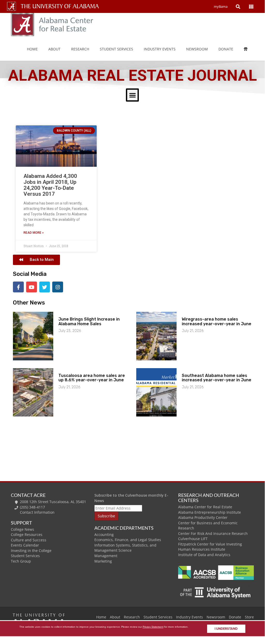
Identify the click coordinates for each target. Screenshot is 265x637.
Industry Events (189, 617)
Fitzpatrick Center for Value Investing (210, 544)
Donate (225, 49)
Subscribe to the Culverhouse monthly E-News (131, 498)
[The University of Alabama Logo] (61, 6)
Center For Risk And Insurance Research (213, 533)
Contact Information (37, 512)
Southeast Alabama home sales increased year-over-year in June (216, 378)
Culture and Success (28, 539)
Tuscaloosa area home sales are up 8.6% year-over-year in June (91, 378)
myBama (221, 6)
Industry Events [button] (160, 49)
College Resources (26, 534)
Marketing (103, 561)
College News (22, 529)
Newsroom (197, 49)
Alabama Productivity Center (203, 517)
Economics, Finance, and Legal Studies (127, 539)
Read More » (34, 232)
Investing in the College (31, 550)
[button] (132, 95)
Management (105, 555)
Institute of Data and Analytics (204, 554)
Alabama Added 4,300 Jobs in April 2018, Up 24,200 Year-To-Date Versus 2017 (50, 185)
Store (249, 617)
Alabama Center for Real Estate (205, 506)
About (54, 49)
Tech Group (21, 561)
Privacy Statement (153, 627)
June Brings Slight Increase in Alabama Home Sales (89, 321)
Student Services (116, 49)
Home (32, 49)
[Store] (249, 49)
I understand (226, 628)
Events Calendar (25, 545)
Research (80, 49)
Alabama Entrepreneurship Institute (209, 512)
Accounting (104, 534)
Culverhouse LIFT (193, 538)
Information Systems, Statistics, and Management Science (125, 548)
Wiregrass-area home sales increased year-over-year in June (216, 321)
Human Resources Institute (201, 549)
